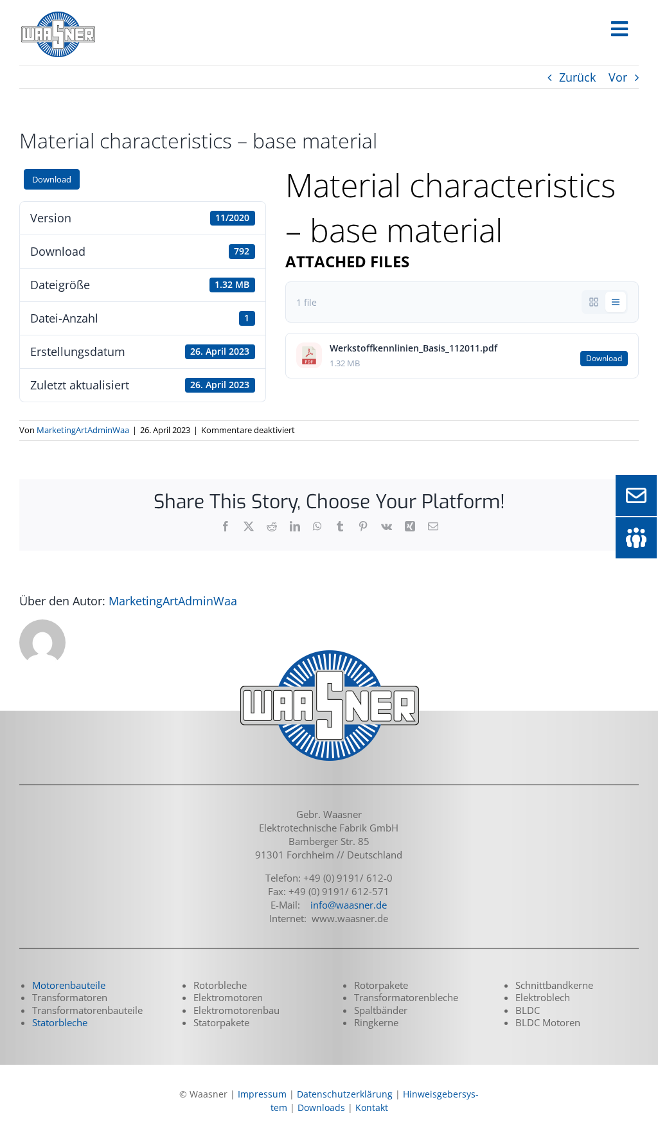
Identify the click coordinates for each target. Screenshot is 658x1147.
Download (51, 179)
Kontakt (371, 1107)
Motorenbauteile (68, 985)
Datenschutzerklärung (345, 1094)
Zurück (577, 77)
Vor (618, 77)
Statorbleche (59, 1022)
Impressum (262, 1094)
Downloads (321, 1107)
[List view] (615, 302)
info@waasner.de (348, 904)
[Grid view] (593, 302)
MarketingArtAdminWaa (83, 430)
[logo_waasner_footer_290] (329, 651)
